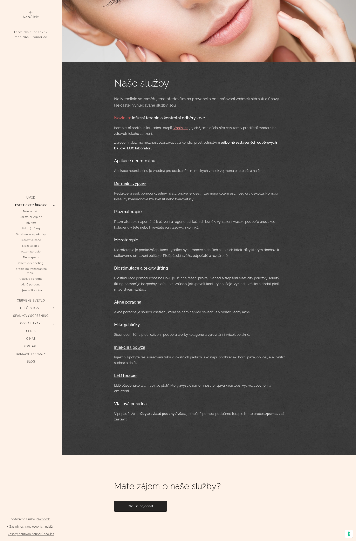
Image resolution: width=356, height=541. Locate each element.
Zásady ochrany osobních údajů (31, 526)
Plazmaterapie (128, 211)
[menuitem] (31, 197)
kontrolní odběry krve (184, 117)
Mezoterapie (126, 239)
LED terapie (125, 375)
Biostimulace (126, 268)
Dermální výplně (130, 183)
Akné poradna (127, 302)
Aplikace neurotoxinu (134, 160)
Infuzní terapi (144, 117)
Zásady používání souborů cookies (31, 534)
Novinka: (122, 117)
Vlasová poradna (130, 403)
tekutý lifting (156, 268)
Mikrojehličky (127, 324)
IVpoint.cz (180, 128)
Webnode (43, 519)
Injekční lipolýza (129, 347)
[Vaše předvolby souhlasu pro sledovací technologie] (349, 534)
